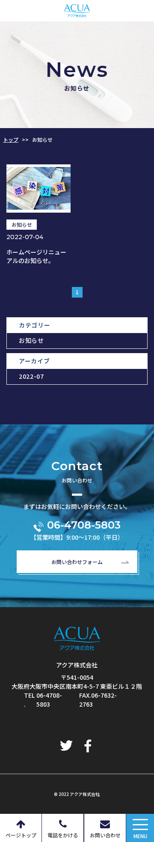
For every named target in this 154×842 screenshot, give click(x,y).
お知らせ (31, 340)
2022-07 (31, 376)
